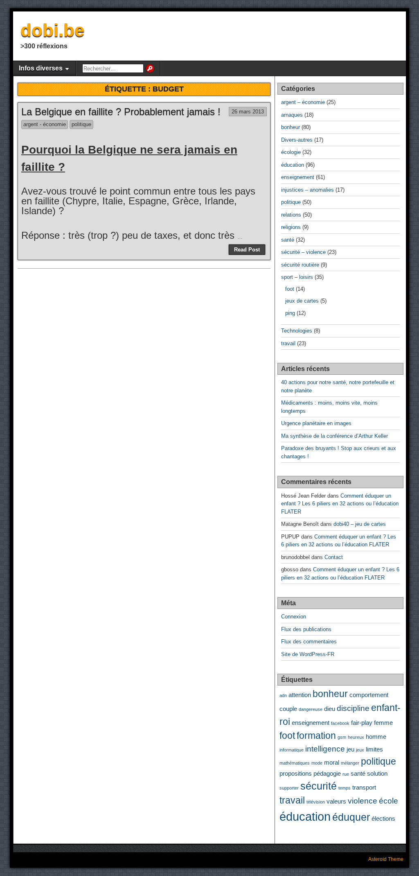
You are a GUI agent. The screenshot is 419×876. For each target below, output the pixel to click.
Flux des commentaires (309, 641)
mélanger (350, 763)
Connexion (293, 616)
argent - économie (44, 124)
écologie (291, 152)
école (388, 800)
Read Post (247, 250)
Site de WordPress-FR (307, 654)
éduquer (351, 817)
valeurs (336, 801)
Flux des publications (306, 629)
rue (345, 774)
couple (288, 708)
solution (377, 773)
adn (283, 695)
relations (291, 215)
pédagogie (327, 773)
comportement (368, 694)
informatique (291, 749)
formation (316, 736)
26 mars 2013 (248, 112)
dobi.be (52, 30)
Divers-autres (297, 140)
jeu (350, 749)
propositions (295, 773)
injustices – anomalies (307, 190)
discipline (353, 708)
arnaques (292, 115)
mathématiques (294, 763)
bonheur (290, 127)
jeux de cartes (302, 301)
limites (374, 749)
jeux (360, 749)
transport (364, 787)
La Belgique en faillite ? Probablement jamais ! (121, 111)
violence (362, 800)
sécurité (318, 786)
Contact (333, 557)
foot (289, 289)
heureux (356, 737)
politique (81, 124)
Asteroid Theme (385, 859)
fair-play (361, 722)
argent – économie (303, 102)
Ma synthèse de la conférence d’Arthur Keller (334, 436)
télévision (315, 801)
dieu (329, 708)
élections (383, 818)
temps (344, 787)
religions (291, 227)
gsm (342, 737)
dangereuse (310, 709)
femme (383, 722)
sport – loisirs (297, 277)
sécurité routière (300, 265)
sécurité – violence (303, 252)
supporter (289, 787)
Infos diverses (41, 68)
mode (316, 763)
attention (299, 694)
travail (288, 343)
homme (376, 736)
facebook (340, 723)
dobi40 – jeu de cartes (359, 524)
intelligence (325, 748)
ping (290, 313)
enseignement (297, 177)
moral (331, 762)
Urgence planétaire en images (316, 423)
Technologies (296, 331)
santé (287, 240)
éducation (292, 165)
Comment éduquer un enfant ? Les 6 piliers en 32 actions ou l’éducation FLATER (340, 504)
